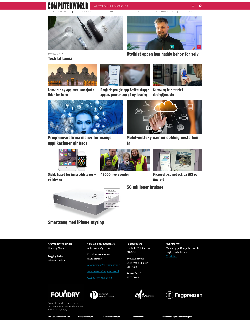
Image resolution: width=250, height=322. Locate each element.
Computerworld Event (99, 277)
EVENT (112, 12)
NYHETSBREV (100, 6)
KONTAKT (191, 12)
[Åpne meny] (193, 6)
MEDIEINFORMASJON (164, 12)
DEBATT (138, 12)
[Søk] (200, 6)
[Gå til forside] (68, 6)
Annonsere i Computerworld (103, 271)
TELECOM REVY (59, 12)
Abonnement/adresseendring (103, 265)
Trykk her (171, 256)
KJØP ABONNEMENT (119, 6)
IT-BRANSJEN (85, 12)
